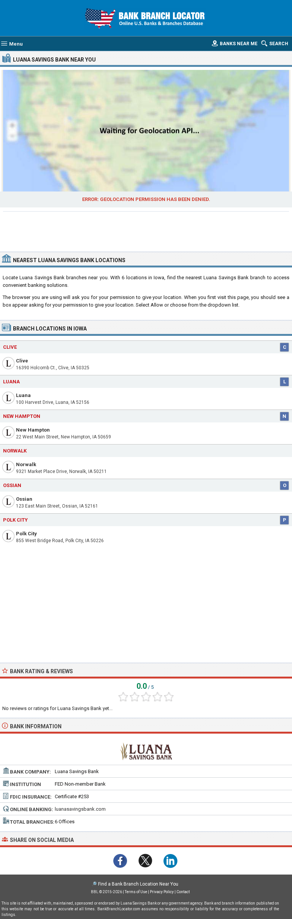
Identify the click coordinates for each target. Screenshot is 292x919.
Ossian (24, 499)
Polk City (26, 533)
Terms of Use (136, 892)
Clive (22, 361)
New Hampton (33, 430)
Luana (23, 395)
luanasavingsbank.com (80, 809)
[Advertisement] (146, 231)
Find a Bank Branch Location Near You (138, 884)
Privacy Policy (162, 892)
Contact (183, 892)
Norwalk (26, 464)
